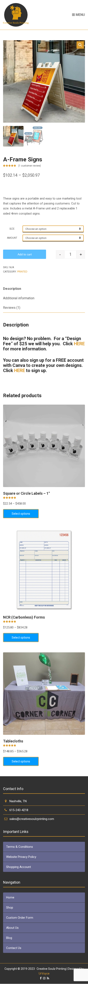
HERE (79, 343)
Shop (9, 907)
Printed (22, 271)
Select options (21, 513)
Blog (9, 938)
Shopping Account (18, 867)
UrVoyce (44, 973)
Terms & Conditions (19, 847)
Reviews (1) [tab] (11, 308)
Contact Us (13, 948)
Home (10, 897)
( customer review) (29, 165)
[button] (80, 45)
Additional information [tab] (18, 298)
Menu (80, 15)
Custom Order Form (19, 917)
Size (12, 228)
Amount (12, 237)
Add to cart (25, 254)
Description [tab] (12, 289)
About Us (12, 928)
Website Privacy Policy (21, 857)
